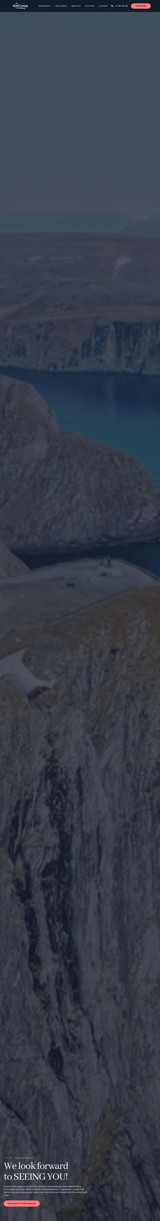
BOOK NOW (141, 6)
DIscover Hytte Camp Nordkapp (22, 1203)
